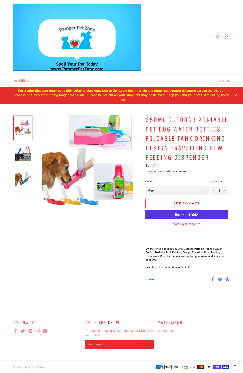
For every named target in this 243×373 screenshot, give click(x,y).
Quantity (216, 181)
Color (149, 181)
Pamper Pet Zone (34, 366)
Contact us (165, 331)
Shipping (151, 171)
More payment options (186, 224)
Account (224, 80)
